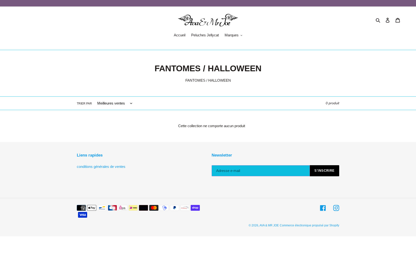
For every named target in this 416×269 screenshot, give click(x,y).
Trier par (84, 103)
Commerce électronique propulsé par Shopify (309, 225)
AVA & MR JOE (269, 225)
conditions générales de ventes (101, 166)
